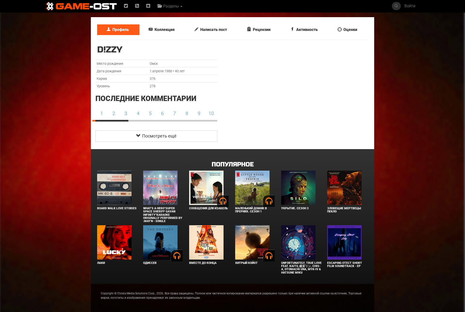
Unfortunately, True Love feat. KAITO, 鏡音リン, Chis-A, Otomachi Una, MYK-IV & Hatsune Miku (301, 267)
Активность (306, 29)
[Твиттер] (126, 6)
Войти (409, 6)
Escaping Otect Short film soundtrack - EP (344, 264)
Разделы (170, 6)
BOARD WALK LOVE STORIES (117, 208)
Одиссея (149, 263)
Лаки (101, 263)
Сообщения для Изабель (208, 208)
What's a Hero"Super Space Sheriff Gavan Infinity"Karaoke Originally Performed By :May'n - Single (162, 215)
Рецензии (261, 29)
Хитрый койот (246, 263)
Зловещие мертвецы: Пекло (344, 210)
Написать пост (212, 29)
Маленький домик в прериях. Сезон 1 (251, 210)
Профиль (119, 29)
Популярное (233, 164)
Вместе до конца (203, 263)
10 (211, 113)
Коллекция (164, 29)
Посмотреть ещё (158, 135)
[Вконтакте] (148, 6)
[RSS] (137, 6)
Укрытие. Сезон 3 (295, 208)
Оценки (349, 29)
